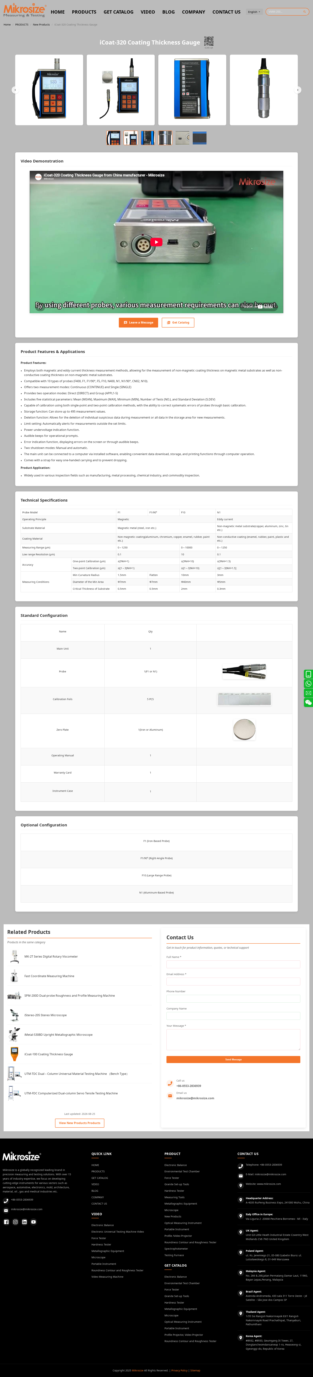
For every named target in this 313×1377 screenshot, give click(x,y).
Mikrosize (137, 1370)
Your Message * (176, 1025)
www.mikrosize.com (269, 1184)
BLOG (168, 12)
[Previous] (15, 90)
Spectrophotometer (176, 1248)
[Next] (297, 90)
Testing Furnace (174, 1255)
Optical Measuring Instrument (183, 1223)
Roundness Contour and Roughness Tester (117, 1270)
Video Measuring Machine (107, 1276)
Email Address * (176, 974)
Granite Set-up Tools (176, 1184)
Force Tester (98, 1238)
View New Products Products (79, 1123)
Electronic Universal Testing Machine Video (117, 1231)
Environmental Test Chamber (182, 1171)
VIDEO (148, 12)
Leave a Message (141, 322)
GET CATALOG (118, 12)
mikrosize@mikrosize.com (195, 1098)
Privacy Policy (179, 1370)
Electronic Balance (102, 1225)
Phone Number (175, 991)
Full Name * (173, 957)
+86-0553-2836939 (188, 1086)
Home (7, 24)
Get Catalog (180, 322)
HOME (58, 12)
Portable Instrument (103, 1264)
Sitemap (195, 1370)
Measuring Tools (174, 1197)
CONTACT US (226, 12)
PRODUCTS (84, 12)
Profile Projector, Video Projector (183, 1334)
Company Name (176, 1008)
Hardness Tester (101, 1244)
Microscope (98, 1257)
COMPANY (193, 12)
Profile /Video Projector (178, 1235)
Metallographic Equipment (107, 1251)
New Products (41, 24)
